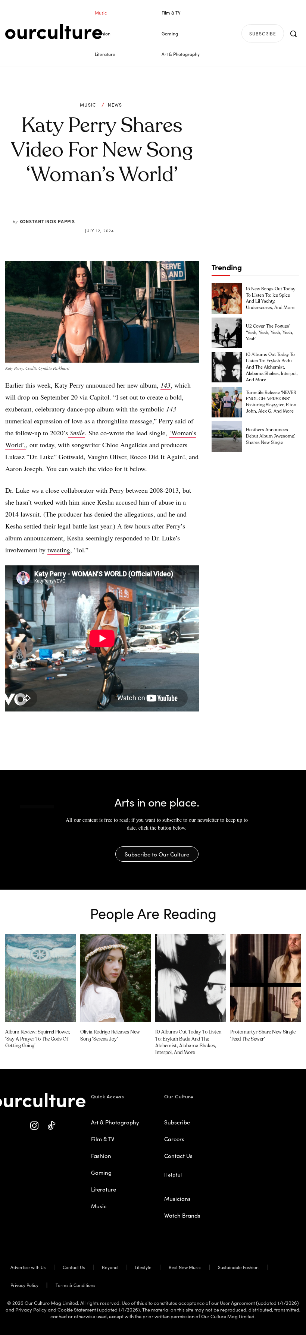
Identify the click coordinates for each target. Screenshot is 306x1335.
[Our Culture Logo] (53, 31)
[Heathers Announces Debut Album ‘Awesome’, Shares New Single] (227, 436)
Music (88, 104)
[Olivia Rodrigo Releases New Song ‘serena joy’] (115, 978)
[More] (158, 212)
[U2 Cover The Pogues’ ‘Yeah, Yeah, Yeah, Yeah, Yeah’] (227, 333)
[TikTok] (51, 1125)
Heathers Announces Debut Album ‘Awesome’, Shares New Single (271, 436)
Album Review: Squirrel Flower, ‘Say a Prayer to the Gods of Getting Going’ (37, 1039)
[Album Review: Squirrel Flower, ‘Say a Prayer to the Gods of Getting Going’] (40, 978)
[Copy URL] (141, 212)
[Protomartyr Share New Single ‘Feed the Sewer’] (265, 978)
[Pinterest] (106, 212)
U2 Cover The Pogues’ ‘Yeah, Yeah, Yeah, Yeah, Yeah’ (269, 332)
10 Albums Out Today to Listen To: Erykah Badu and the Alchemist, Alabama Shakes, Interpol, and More (272, 367)
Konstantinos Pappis (47, 221)
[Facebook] (89, 212)
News (115, 104)
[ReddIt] (123, 212)
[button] (293, 33)
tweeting (58, 549)
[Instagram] (34, 1125)
